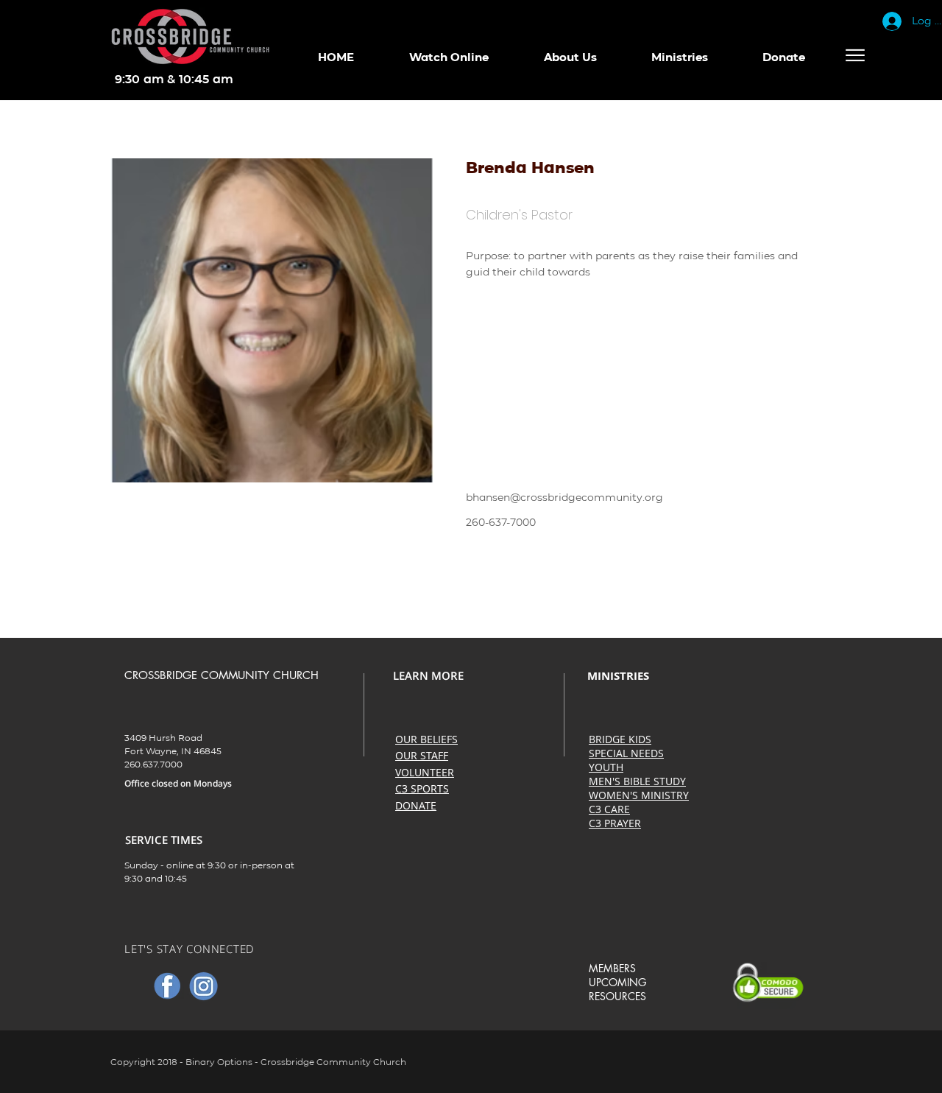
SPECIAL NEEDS (626, 753)
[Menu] (854, 54)
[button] (448, 57)
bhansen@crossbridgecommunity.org (564, 497)
